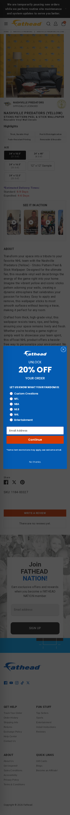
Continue (35, 440)
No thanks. (35, 461)
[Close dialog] (63, 349)
